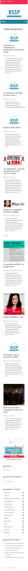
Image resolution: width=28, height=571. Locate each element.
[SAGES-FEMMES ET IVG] (14, 304)
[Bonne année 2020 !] (14, 120)
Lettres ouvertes (9, 512)
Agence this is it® (12, 567)
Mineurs (6, 518)
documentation (8, 501)
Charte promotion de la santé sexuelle (14, 557)
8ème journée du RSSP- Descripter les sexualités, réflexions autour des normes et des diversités (14, 548)
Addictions (7, 493)
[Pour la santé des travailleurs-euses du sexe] (14, 394)
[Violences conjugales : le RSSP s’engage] (14, 203)
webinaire (7, 532)
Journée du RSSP (13, 270)
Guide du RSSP (8, 504)
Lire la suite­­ (8, 72)
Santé (11, 321)
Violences (6, 235)
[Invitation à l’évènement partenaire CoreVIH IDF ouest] (14, 38)
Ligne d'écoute (8, 515)
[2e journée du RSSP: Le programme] (14, 251)
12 (14, 442)
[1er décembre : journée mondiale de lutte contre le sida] (14, 160)
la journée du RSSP (9, 510)
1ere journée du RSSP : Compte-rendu (14, 543)
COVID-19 (6, 495)
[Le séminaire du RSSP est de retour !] (14, 85)
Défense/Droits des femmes (15, 215)
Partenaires (7, 521)
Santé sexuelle (12, 55)
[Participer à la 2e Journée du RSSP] (14, 347)
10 (22, 438)
